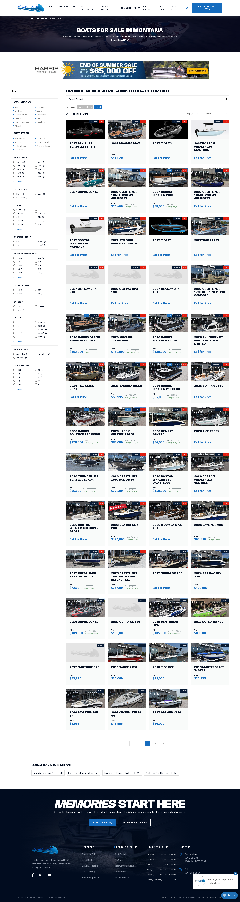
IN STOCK (135, 122)
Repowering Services (124, 866)
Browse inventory (102, 822)
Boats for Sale (89, 854)
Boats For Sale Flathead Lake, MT (162, 773)
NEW (101, 122)
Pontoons (41, 138)
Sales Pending (216, 364)
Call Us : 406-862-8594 (207, 8)
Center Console (43, 142)
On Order (94, 122)
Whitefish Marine (39, 18)
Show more (17, 229)
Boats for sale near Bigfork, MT (48, 773)
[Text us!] (229, 896)
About (137, 8)
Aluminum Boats (43, 146)
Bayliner (18, 111)
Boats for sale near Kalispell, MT (83, 773)
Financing (126, 8)
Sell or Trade (120, 871)
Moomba (18, 126)
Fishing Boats (20, 146)
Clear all (98, 107)
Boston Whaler (21, 114)
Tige (38, 118)
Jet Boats (19, 142)
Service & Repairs (90, 866)
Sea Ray (40, 107)
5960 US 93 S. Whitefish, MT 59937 (195, 857)
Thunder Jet (42, 114)
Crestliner (19, 118)
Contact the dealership (134, 822)
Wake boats (20, 138)
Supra (39, 111)
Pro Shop (118, 860)
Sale (169, 170)
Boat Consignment (91, 877)
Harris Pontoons (22, 122)
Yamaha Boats (42, 122)
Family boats (20, 149)
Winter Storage (89, 871)
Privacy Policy (169, 897)
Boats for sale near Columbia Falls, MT (122, 773)
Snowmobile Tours (123, 877)
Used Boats (87, 860)
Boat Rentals (120, 854)
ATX (16, 107)
